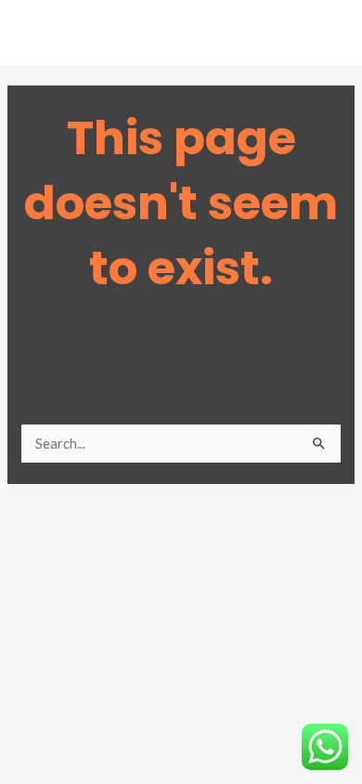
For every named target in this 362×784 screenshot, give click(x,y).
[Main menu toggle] (323, 37)
